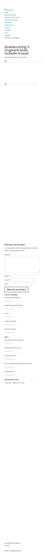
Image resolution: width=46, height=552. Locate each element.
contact (7, 35)
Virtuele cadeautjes (10, 321)
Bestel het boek (10, 15)
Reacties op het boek (12, 17)
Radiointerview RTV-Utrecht (13, 348)
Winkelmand (9, 25)
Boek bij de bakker (10, 329)
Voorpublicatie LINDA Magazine (14, 340)
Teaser (7, 313)
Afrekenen (8, 22)
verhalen (7, 30)
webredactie (12, 57)
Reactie (8, 255)
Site (6, 284)
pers (6, 33)
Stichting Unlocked (11, 20)
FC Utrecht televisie (10, 356)
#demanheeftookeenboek (13, 297)
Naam (7, 276)
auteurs (7, 28)
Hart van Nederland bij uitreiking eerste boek (18, 364)
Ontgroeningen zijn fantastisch (14, 305)
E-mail (7, 280)
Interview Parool (9, 371)
